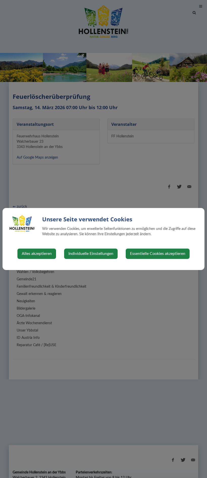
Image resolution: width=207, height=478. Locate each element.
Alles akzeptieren (37, 254)
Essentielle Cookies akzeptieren (157, 254)
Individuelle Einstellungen (90, 254)
